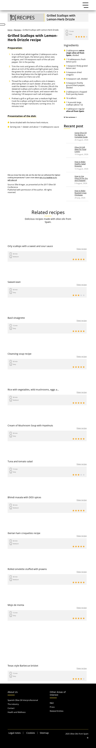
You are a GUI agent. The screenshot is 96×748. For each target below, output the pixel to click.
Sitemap (44, 732)
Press (52, 707)
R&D (52, 703)
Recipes (17, 30)
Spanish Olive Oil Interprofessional (23, 700)
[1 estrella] (76, 37)
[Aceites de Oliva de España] (19, 5)
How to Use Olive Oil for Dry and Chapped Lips (81, 178)
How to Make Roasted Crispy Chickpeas (81, 193)
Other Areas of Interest (58, 693)
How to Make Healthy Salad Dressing (80, 164)
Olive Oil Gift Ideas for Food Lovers (80, 149)
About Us (13, 692)
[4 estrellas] (84, 37)
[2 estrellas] (79, 37)
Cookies (30, 732)
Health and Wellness (17, 712)
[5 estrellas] (86, 37)
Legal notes (14, 732)
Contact (11, 708)
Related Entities (56, 711)
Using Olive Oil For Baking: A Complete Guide (81, 135)
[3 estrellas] (81, 37)
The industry (13, 704)
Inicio (10, 30)
